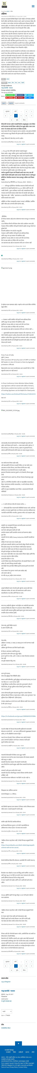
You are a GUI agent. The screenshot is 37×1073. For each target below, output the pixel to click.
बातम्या (27, 1052)
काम (19, 83)
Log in (3, 103)
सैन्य (13, 83)
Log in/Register (6, 982)
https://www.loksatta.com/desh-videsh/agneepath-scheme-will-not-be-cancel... (18, 846)
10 (26, 116)
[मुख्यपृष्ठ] (4, 4)
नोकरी (22, 83)
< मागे (15, 111)
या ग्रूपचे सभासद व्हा (6, 1001)
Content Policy (23, 1067)
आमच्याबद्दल (22, 1061)
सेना (16, 83)
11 (31, 116)
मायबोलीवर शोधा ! (6, 1028)
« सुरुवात (7, 111)
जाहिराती (20, 1052)
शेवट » (24, 120)
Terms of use (5, 1067)
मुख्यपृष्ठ (8, 11)
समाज (8, 79)
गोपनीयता (15, 1061)
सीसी (33, 1052)
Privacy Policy (14, 1067)
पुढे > (17, 120)
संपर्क (27, 1061)
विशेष (14, 1052)
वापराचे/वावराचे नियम (6, 1061)
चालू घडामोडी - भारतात (7, 88)
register (11, 103)
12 (11, 120)
